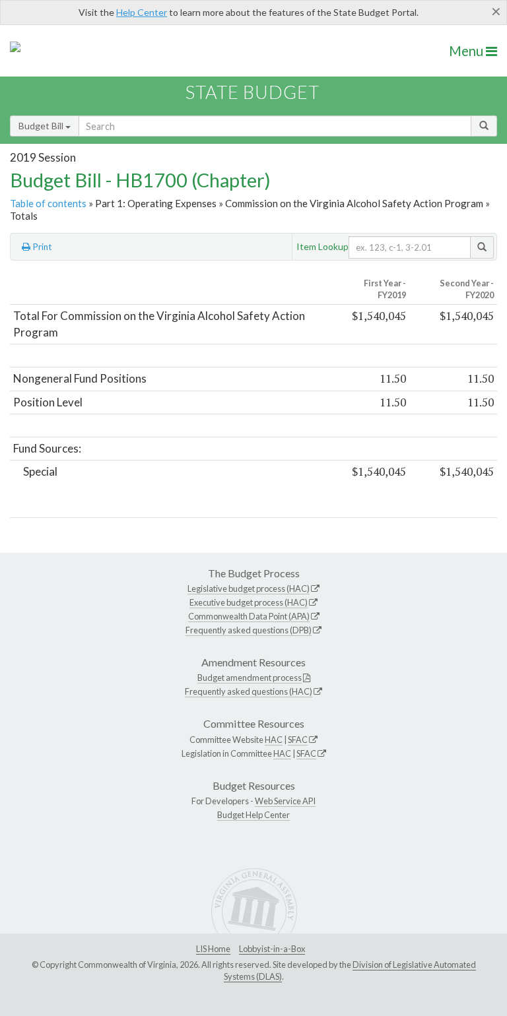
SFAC (298, 739)
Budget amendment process (249, 677)
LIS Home (213, 948)
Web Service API (285, 801)
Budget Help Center (253, 815)
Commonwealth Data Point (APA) (249, 616)
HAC (274, 739)
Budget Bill (41, 125)
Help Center (141, 12)
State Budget (253, 92)
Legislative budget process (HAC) (248, 588)
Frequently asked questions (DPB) (249, 630)
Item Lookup (322, 246)
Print (41, 246)
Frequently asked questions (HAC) (248, 691)
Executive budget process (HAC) (248, 602)
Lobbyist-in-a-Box (272, 948)
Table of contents (48, 203)
